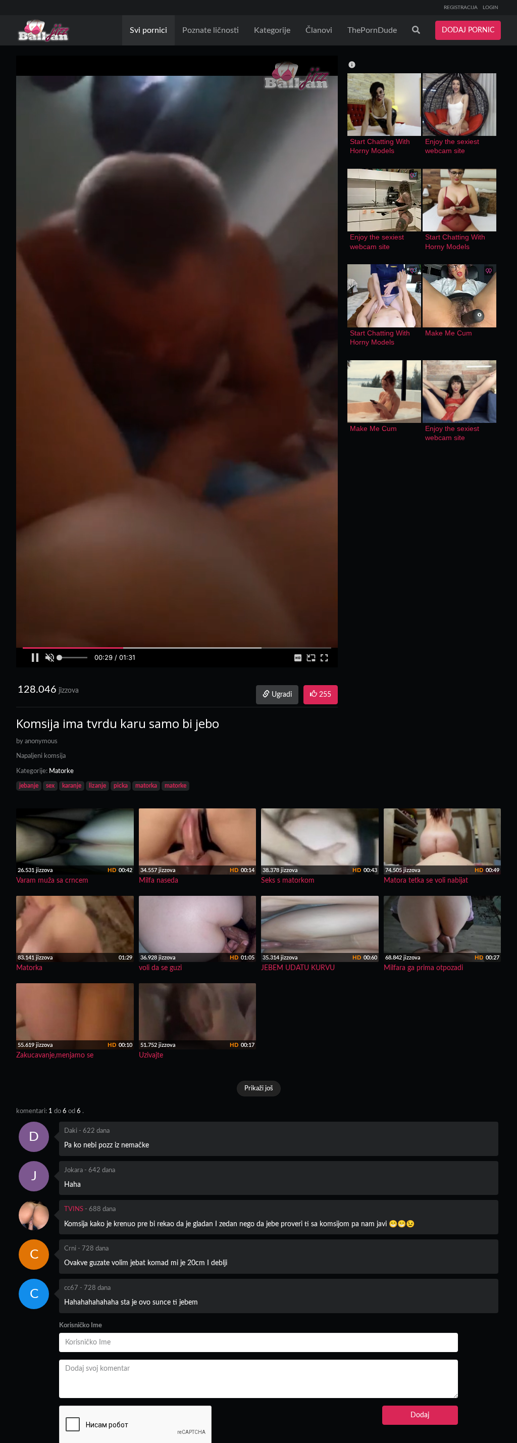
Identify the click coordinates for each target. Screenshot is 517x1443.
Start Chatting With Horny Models (381, 146)
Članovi (318, 30)
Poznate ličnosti (210, 30)
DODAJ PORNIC (468, 30)
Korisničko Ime (80, 1325)
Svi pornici (148, 30)
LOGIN (490, 7)
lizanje (97, 786)
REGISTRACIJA (461, 7)
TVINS (73, 1209)
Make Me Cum (448, 333)
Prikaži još (258, 1088)
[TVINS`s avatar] (34, 1215)
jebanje (28, 786)
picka (121, 786)
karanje (71, 786)
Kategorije (272, 30)
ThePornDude (372, 30)
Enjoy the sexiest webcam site (453, 146)
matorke (175, 786)
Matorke (61, 771)
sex (50, 786)
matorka (146, 786)
